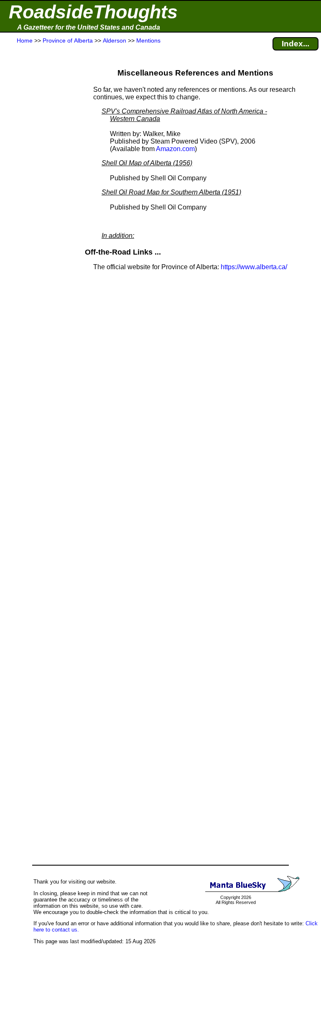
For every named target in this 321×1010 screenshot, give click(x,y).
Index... (295, 43)
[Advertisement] (37, 209)
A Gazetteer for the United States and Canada (88, 27)
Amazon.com (175, 148)
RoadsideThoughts (93, 12)
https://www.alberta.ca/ (254, 266)
